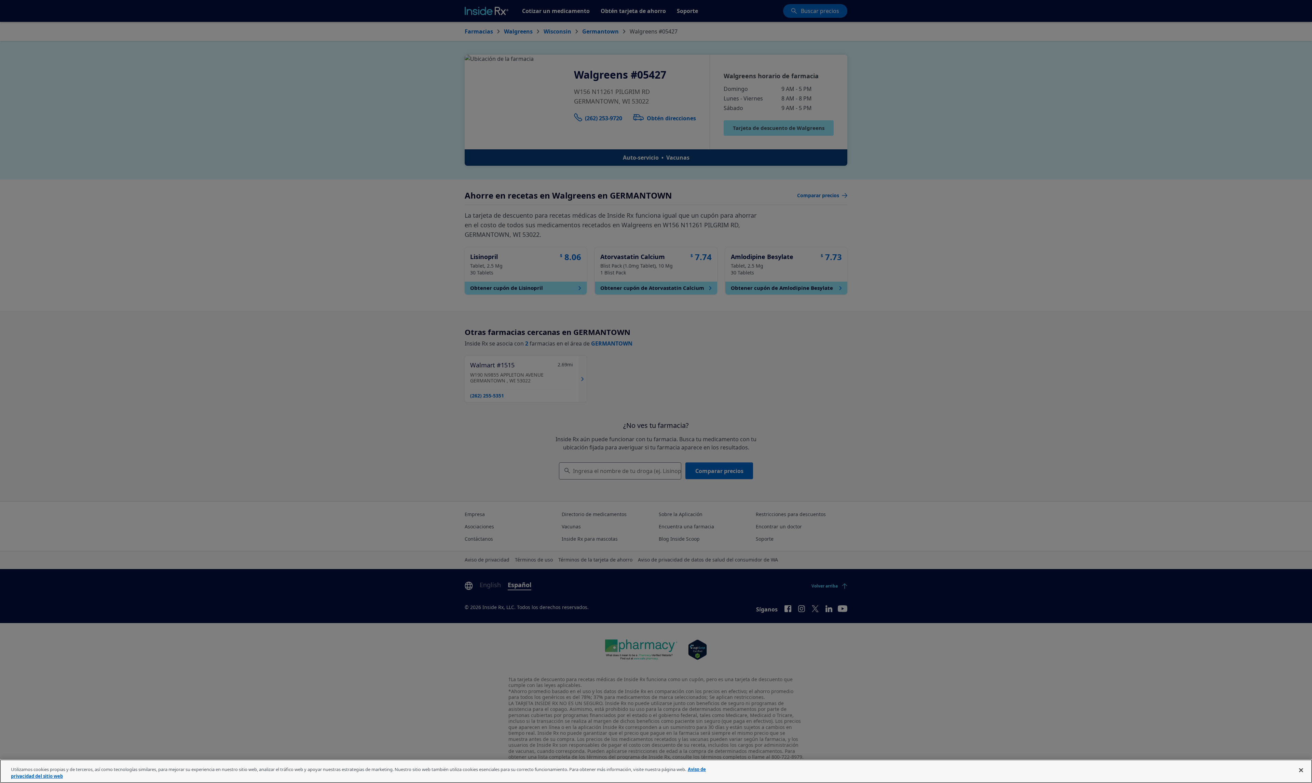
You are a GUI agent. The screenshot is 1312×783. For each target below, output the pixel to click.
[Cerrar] (1301, 770)
